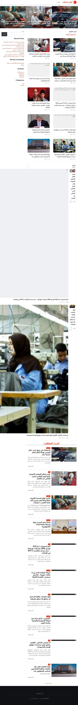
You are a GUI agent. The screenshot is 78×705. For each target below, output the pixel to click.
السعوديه (22, 85)
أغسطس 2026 (20, 72)
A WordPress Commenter (18, 63)
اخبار (59, 5)
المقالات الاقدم (48, 683)
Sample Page (40, 693)
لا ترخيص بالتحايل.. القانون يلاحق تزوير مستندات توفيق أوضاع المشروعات (47, 435)
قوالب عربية (31, 698)
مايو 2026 (22, 77)
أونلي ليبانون (67, 2)
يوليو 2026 (21, 74)
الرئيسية (58, 2)
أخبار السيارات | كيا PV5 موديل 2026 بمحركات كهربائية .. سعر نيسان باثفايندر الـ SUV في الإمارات (40, 299)
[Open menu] (74, 2)
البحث (22, 31)
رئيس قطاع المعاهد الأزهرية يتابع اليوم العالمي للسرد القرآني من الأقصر (73, 186)
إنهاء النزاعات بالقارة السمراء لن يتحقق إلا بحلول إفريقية (72, 317)
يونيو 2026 (21, 75)
